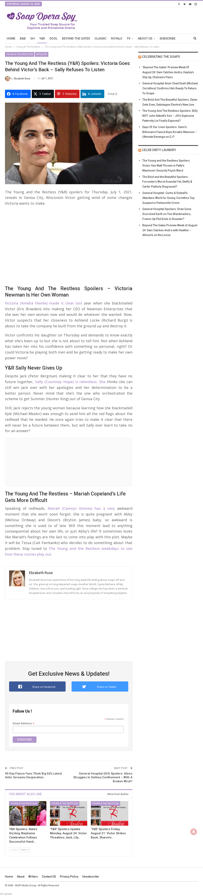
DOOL (53, 38)
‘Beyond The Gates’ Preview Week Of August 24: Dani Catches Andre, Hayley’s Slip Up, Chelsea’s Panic (168, 72)
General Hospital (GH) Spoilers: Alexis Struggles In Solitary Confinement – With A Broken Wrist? (102, 777)
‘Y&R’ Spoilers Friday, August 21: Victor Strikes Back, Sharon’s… (108, 833)
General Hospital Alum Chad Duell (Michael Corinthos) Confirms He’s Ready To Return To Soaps (170, 88)
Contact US (49, 876)
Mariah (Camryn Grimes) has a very (81, 508)
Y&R (42, 38)
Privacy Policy (69, 876)
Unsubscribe (90, 876)
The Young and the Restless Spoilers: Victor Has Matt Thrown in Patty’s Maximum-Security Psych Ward (166, 165)
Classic (100, 38)
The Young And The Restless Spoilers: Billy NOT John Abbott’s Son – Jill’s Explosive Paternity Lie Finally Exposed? (170, 115)
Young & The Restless (19, 54)
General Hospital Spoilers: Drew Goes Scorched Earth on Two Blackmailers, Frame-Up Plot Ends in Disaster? (166, 214)
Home (9, 876)
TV (128, 38)
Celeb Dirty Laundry (159, 150)
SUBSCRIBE (167, 38)
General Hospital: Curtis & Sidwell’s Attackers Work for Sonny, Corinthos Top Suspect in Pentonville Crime (168, 197)
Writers (33, 876)
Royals (116, 38)
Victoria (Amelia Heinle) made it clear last (43, 303)
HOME (11, 38)
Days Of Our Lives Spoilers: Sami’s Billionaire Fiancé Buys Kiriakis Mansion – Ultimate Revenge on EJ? (169, 132)
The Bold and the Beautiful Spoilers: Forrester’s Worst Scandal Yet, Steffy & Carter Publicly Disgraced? (167, 181)
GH (32, 38)
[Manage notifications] (194, 832)
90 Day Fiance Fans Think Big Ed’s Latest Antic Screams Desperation (33, 775)
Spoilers (41, 54)
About (20, 876)
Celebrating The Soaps (161, 57)
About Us (145, 38)
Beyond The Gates (76, 38)
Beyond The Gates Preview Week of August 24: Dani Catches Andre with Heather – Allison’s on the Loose (169, 230)
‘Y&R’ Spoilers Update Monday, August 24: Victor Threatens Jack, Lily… (68, 833)
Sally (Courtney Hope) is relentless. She (70, 381)
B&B (23, 38)
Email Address (23, 723)
